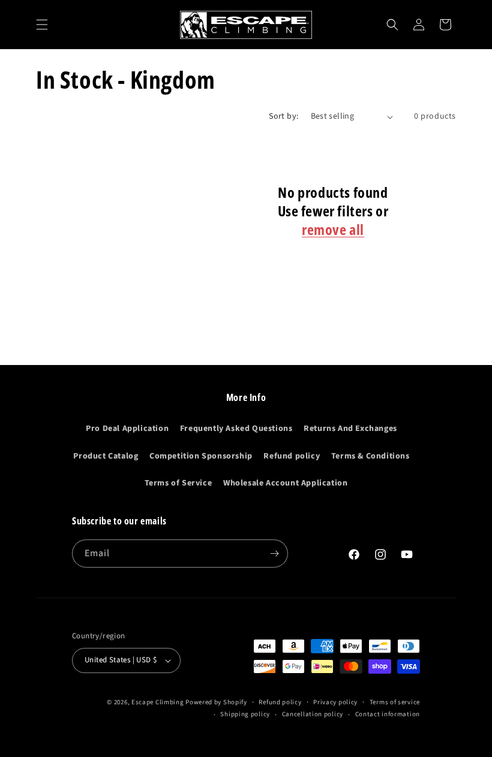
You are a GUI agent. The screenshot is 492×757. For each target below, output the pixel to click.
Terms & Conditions (370, 456)
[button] (42, 24)
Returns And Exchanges (350, 429)
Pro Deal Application (127, 429)
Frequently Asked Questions (236, 429)
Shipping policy (245, 714)
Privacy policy (335, 702)
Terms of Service (178, 483)
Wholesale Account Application (285, 483)
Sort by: (283, 116)
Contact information (387, 714)
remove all (333, 229)
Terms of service (395, 702)
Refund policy (291, 456)
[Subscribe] (274, 553)
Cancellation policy (312, 714)
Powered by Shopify (216, 702)
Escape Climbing (157, 702)
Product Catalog (105, 456)
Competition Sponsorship (201, 456)
